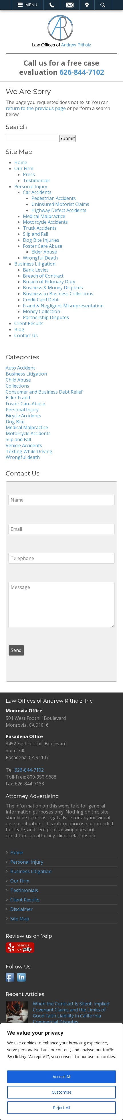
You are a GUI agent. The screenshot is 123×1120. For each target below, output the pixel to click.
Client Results (28, 323)
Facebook (10, 977)
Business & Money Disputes (53, 287)
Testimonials (37, 180)
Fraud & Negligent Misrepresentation (63, 305)
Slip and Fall (35, 234)
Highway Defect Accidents (58, 210)
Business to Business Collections (58, 293)
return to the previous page (36, 108)
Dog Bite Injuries (41, 240)
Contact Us (26, 335)
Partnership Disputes (46, 317)
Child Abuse (18, 380)
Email (69, 5)
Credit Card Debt (41, 299)
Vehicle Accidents (24, 445)
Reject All (61, 1107)
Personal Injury (30, 186)
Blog (19, 329)
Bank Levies (36, 270)
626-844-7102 (81, 72)
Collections (17, 386)
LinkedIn (21, 977)
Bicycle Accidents (23, 415)
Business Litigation (34, 264)
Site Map (19, 918)
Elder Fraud (18, 397)
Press (29, 174)
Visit (87, 5)
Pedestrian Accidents (53, 198)
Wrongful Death (40, 258)
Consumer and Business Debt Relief (44, 392)
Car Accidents (37, 192)
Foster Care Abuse (42, 246)
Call (52, 5)
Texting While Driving (29, 451)
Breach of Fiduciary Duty (49, 281)
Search (103, 5)
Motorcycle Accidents (45, 222)
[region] (61, 1071)
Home (20, 162)
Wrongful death (23, 457)
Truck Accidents (40, 228)
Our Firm (23, 168)
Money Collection (41, 311)
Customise (62, 1092)
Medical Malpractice (44, 216)
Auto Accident (20, 368)
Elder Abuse (44, 252)
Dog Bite (15, 421)
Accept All (62, 1076)
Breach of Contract (43, 276)
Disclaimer (21, 909)
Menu (31, 5)
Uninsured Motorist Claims (60, 204)
